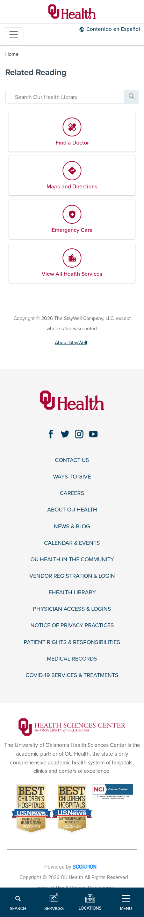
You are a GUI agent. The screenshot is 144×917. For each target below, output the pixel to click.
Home (12, 54)
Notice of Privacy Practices (72, 625)
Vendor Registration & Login (72, 576)
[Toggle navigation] (13, 34)
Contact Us (72, 460)
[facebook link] (51, 434)
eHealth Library (72, 592)
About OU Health (72, 510)
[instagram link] (79, 434)
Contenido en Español (113, 29)
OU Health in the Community (72, 559)
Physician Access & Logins (72, 609)
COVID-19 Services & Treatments (72, 675)
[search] (65, 96)
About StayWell (71, 343)
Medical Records (72, 659)
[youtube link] (93, 434)
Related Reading (35, 72)
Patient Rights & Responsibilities (72, 642)
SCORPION (84, 867)
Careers (72, 493)
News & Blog (72, 526)
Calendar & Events (72, 543)
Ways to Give (72, 477)
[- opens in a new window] (72, 726)
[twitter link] (65, 434)
